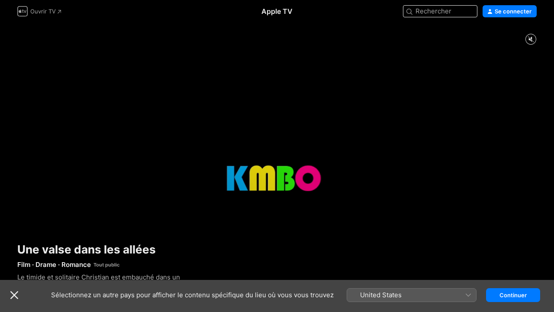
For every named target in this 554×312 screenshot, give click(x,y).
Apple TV (277, 11)
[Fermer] (14, 295)
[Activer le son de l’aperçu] (531, 39)
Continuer (513, 295)
